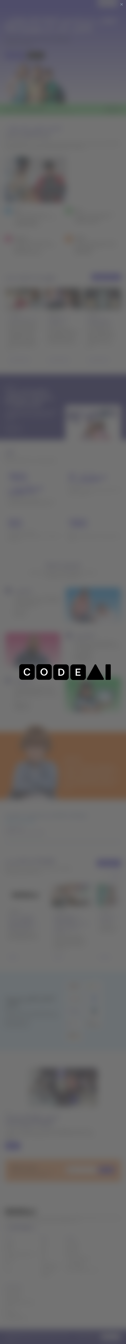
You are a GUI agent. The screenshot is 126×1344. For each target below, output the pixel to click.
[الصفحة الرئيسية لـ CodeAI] (13, 4)
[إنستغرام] (33, 1228)
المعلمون (9, 1243)
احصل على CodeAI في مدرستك (81, 1269)
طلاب (8, 1269)
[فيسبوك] (20, 1228)
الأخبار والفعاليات (49, 1264)
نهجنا (43, 1248)
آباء (6, 1264)
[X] (6, 1228)
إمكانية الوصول (12, 1296)
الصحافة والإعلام (49, 1269)
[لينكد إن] (13, 1228)
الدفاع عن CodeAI (74, 1264)
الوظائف (45, 1275)
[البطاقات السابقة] (107, 875)
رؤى (43, 1259)
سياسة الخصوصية (14, 1291)
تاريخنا (44, 1243)
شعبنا (43, 1253)
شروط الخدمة (11, 1312)
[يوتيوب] (26, 1228)
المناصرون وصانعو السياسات (19, 1253)
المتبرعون (9, 1259)
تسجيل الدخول (106, 3)
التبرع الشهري (71, 1248)
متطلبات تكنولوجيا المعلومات (19, 1302)
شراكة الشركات (72, 1253)
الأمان (8, 1307)
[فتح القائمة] (121, 4)
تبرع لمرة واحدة (72, 1243)
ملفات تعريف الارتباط (15, 1318)
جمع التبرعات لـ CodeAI (77, 1259)
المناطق (9, 1248)
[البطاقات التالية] (116, 875)
